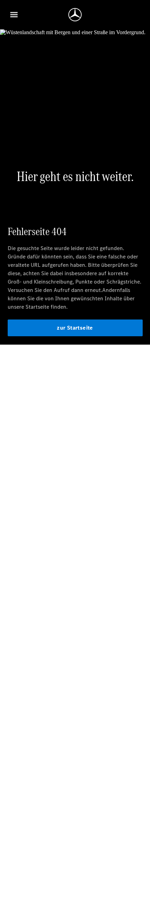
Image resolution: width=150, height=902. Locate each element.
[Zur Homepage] (75, 15)
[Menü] (14, 14)
